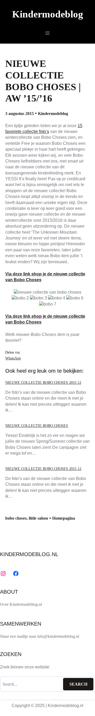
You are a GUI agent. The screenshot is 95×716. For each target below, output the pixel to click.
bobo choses (16, 518)
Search (78, 684)
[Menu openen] (47, 33)
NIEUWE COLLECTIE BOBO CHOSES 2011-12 (43, 382)
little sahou (38, 518)
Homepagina (63, 518)
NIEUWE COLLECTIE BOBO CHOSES (36, 425)
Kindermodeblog (47, 14)
